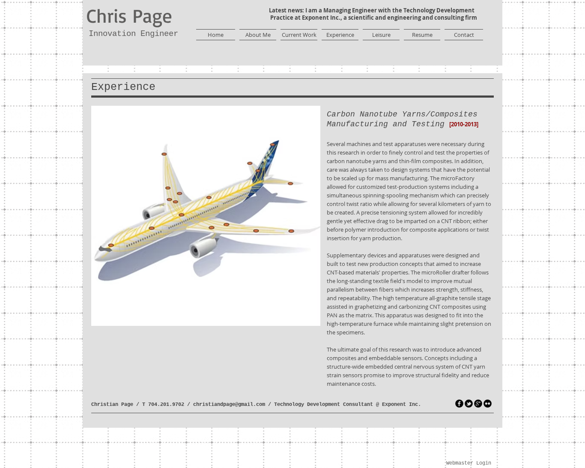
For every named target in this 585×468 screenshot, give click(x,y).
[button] (205, 216)
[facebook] (459, 403)
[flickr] (488, 403)
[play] (299, 318)
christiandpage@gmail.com (229, 405)
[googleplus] (478, 403)
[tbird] (469, 403)
